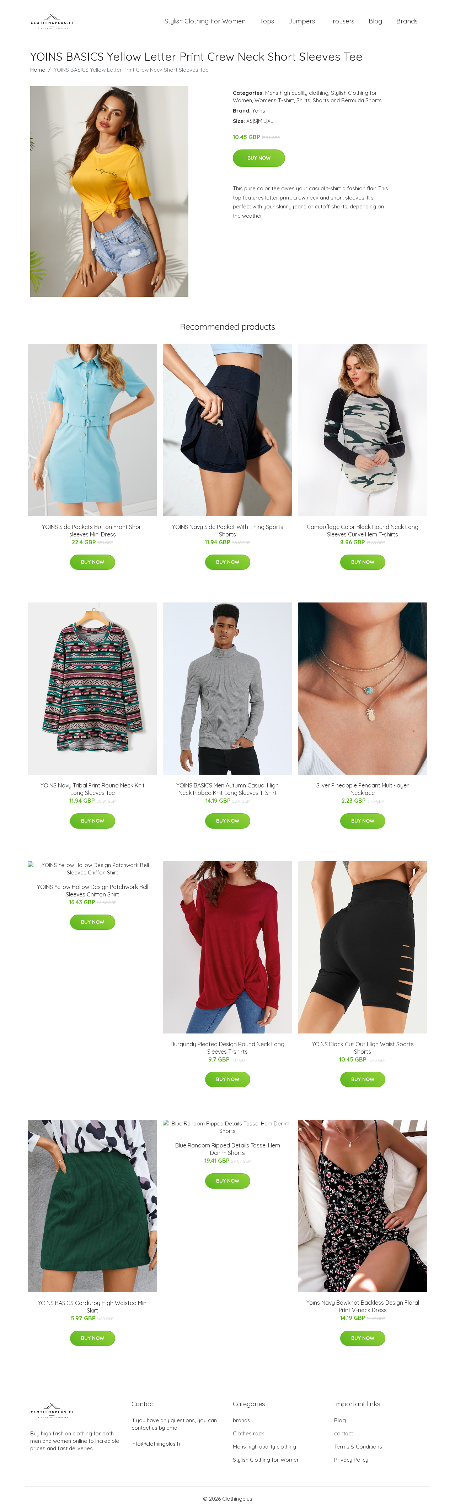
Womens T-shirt (274, 100)
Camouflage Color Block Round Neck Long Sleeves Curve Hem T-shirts (362, 530)
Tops (267, 21)
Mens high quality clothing (296, 92)
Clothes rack (248, 1433)
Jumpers (301, 21)
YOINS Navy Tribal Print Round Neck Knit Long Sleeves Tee (93, 789)
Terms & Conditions (358, 1446)
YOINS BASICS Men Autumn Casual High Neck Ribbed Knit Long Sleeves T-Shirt (227, 789)
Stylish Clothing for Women (266, 1459)
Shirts (303, 100)
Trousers (341, 21)
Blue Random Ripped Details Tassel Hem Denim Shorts (227, 1149)
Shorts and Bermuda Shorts (347, 100)
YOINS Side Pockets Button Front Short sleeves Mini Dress (92, 530)
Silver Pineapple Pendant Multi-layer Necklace (362, 789)
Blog (375, 21)
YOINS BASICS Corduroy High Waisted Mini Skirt (93, 1306)
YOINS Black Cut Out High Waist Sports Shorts (363, 1048)
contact (343, 1433)
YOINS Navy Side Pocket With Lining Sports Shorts (227, 530)
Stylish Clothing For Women (205, 21)
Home (37, 69)
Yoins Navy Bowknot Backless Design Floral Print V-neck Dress (362, 1306)
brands (241, 1420)
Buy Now (259, 158)
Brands (407, 21)
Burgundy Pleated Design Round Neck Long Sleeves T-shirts (227, 1048)
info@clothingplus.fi (156, 1443)
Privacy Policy (351, 1459)
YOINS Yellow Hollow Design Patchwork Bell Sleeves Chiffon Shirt (92, 890)
